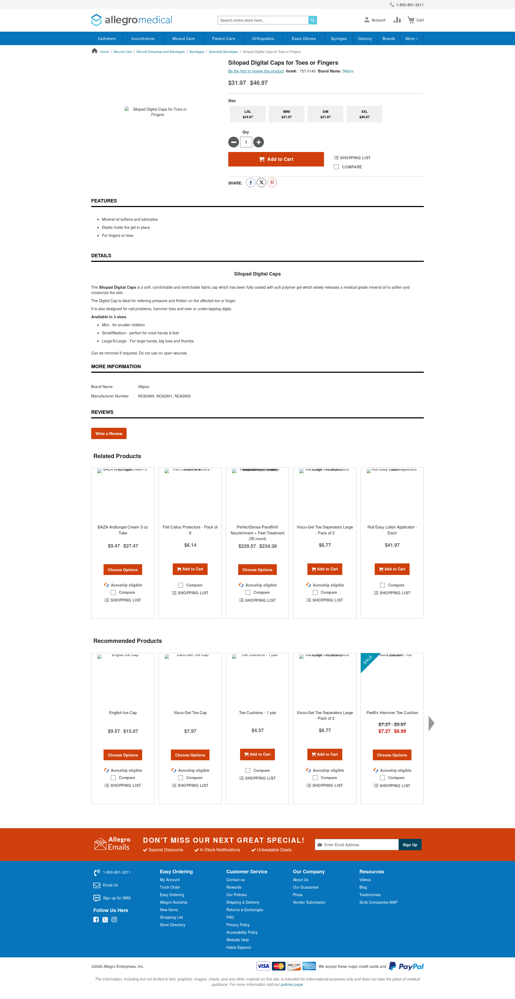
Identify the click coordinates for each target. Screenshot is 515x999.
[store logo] (131, 20)
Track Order (170, 887)
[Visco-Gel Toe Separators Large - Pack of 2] (324, 494)
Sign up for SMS (117, 897)
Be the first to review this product (256, 71)
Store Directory (172, 924)
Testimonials (370, 894)
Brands (388, 38)
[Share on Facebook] (250, 182)
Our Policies (236, 894)
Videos (365, 879)
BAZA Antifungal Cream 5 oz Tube (123, 529)
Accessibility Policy (242, 932)
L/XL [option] (248, 114)
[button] (367, 20)
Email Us (110, 885)
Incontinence (143, 38)
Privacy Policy (238, 924)
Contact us (235, 879)
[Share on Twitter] (261, 182)
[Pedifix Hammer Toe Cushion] (392, 680)
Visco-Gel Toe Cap (190, 712)
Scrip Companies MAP (378, 902)
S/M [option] (326, 114)
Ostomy (365, 38)
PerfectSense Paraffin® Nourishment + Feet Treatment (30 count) (257, 532)
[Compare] (398, 20)
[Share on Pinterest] (272, 182)
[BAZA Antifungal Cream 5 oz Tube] (122, 494)
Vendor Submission (309, 902)
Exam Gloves (304, 38)
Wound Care (183, 38)
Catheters (107, 38)
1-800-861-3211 (410, 4)
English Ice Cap (123, 712)
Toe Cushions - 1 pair (257, 712)
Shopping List (171, 917)
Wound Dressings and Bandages (161, 51)
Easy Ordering (172, 894)
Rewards (233, 887)
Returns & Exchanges (244, 909)
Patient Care (223, 38)
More (411, 38)
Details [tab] (101, 255)
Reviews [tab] (102, 411)
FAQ (230, 917)
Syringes (339, 38)
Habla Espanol (238, 947)
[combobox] (267, 20)
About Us (300, 879)
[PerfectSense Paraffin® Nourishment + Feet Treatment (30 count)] (257, 494)
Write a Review (108, 433)
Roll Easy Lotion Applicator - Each (392, 529)
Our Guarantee (306, 887)
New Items (169, 909)
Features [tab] (104, 200)
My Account (170, 879)
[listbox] (326, 114)
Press (298, 894)
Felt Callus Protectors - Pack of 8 (190, 529)
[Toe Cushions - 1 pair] (257, 680)
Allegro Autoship (173, 902)
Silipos (348, 71)
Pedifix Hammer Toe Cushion (392, 712)
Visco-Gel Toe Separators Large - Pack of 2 (325, 529)
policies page (292, 984)
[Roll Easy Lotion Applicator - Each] (392, 494)
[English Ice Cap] (122, 680)
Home (104, 51)
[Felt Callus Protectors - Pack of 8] (190, 494)
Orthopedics (263, 38)
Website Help (237, 939)
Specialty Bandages (223, 51)
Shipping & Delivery (242, 902)
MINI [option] (287, 114)
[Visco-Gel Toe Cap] (190, 680)
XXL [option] (364, 114)
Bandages (196, 51)
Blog (363, 887)
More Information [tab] (116, 366)
